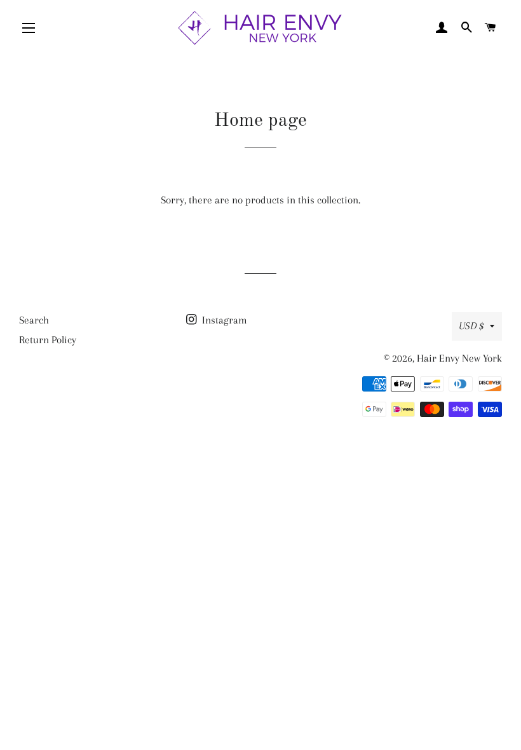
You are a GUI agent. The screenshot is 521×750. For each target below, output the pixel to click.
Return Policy (47, 340)
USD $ (471, 326)
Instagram (223, 320)
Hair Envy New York (459, 358)
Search (34, 320)
